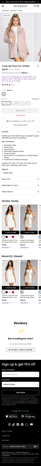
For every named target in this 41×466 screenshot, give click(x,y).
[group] (16, 37)
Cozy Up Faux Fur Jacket (15, 65)
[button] (3, 237)
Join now (20, 392)
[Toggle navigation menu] (3, 6)
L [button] (26, 103)
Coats (20, 11)
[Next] (38, 2)
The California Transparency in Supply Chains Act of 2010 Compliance (20, 454)
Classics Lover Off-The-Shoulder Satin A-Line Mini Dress (10, 241)
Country (6, 380)
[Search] (35, 6)
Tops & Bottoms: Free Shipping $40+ (20, 2)
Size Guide (35, 99)
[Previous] (3, 2)
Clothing (5, 11)
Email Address (8, 370)
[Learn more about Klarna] (27, 73)
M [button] (16, 103)
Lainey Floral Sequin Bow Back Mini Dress (27, 241)
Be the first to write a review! (20, 350)
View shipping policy (20, 125)
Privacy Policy (33, 401)
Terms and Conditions (19, 401)
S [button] (6, 103)
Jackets (13, 11)
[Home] (20, 6)
